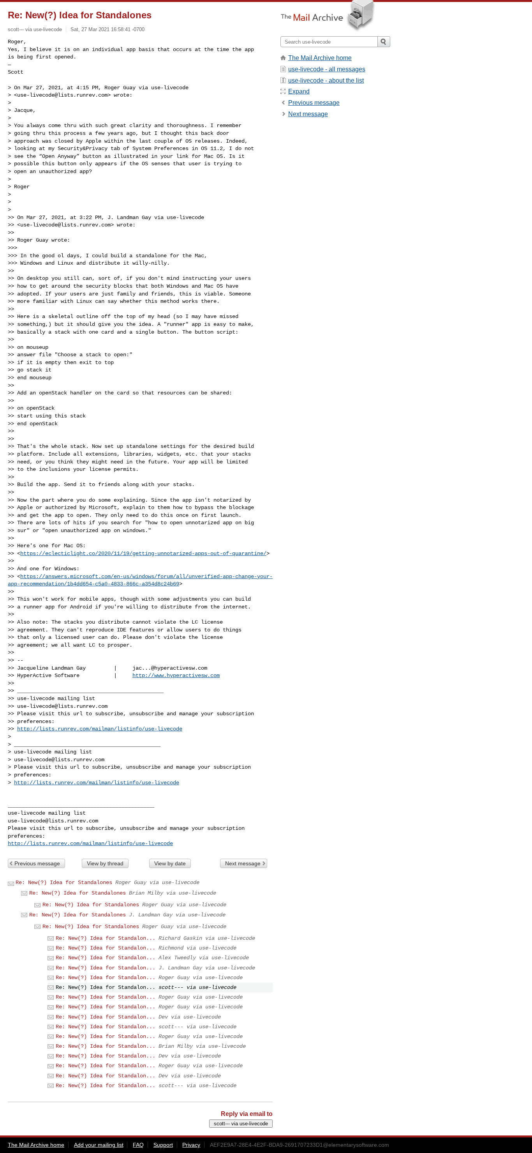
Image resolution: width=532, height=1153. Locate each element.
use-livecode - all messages (326, 69)
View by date (170, 863)
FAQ (138, 1145)
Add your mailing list (98, 1145)
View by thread (105, 863)
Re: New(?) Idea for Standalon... (105, 938)
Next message (243, 863)
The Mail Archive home (320, 58)
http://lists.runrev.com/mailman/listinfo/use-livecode (99, 729)
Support (163, 1145)
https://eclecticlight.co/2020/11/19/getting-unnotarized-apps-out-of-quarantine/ (143, 553)
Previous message (37, 863)
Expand (299, 91)
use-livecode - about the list (326, 80)
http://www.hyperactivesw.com (176, 675)
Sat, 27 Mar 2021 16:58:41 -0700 (107, 29)
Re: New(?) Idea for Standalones (64, 882)
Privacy (191, 1145)
